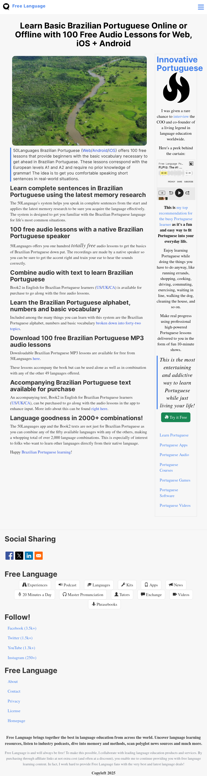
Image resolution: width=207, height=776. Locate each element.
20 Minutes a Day (37, 594)
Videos (183, 594)
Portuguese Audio (174, 454)
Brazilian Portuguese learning (46, 452)
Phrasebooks (106, 604)
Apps (153, 585)
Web (86, 150)
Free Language (29, 5)
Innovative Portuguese (180, 64)
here (36, 358)
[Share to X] (19, 556)
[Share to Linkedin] (29, 556)
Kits (129, 585)
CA (112, 287)
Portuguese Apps (174, 445)
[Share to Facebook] (9, 556)
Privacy (14, 701)
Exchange (153, 594)
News (178, 585)
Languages (101, 585)
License (14, 710)
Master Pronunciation (85, 594)
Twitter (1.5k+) (20, 637)
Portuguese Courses (169, 467)
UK (105, 287)
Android (99, 150)
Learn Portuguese (174, 435)
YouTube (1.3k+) (21, 647)
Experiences (37, 585)
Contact (14, 691)
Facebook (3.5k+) (22, 628)
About (13, 681)
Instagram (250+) (22, 657)
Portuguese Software (169, 492)
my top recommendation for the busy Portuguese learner (175, 216)
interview (181, 116)
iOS (112, 150)
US (98, 287)
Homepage (16, 720)
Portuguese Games (175, 480)
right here (99, 408)
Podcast (69, 585)
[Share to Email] (39, 556)
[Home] (7, 6)
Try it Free (178, 417)
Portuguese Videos (175, 505)
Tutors (124, 594)
